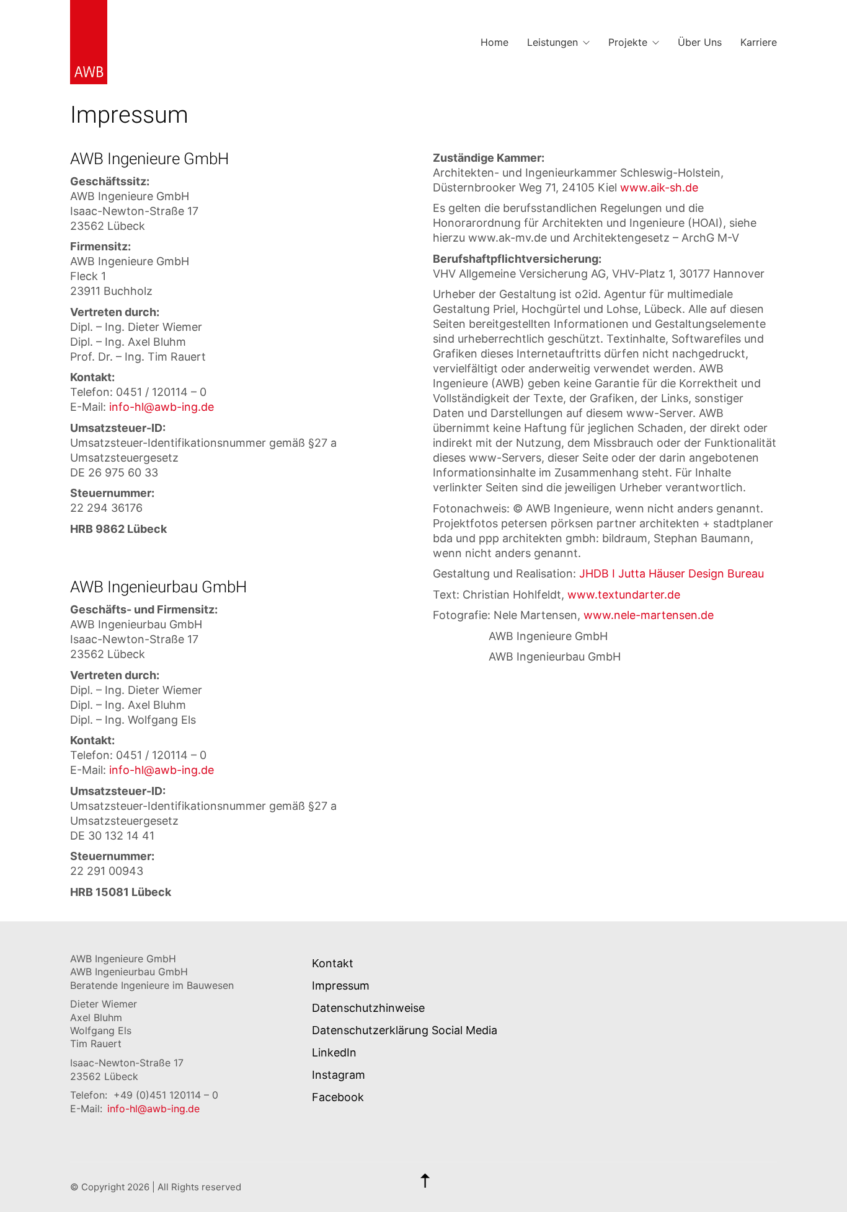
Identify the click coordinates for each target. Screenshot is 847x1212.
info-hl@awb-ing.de (161, 406)
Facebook (338, 1097)
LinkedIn (334, 1052)
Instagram (338, 1074)
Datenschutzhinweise (368, 1007)
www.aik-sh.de (659, 187)
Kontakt (332, 963)
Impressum (341, 985)
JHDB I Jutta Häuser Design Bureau (671, 573)
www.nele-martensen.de (648, 614)
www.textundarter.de (623, 594)
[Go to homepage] (88, 42)
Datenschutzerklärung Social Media (404, 1030)
